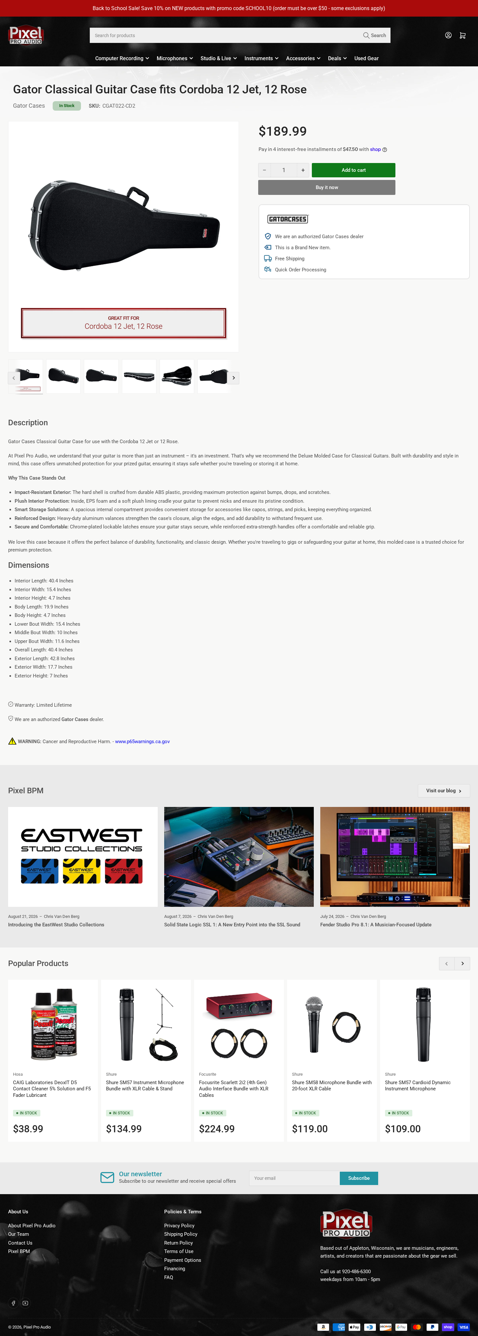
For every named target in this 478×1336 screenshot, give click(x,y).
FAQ (168, 1277)
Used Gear (366, 58)
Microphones (172, 58)
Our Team (18, 1234)
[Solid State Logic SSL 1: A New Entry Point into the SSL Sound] (239, 857)
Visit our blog (441, 791)
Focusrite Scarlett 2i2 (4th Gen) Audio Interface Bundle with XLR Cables (233, 1089)
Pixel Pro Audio (37, 1327)
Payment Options (182, 1260)
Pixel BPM (19, 1251)
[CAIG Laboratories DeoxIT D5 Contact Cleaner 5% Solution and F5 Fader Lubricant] (53, 1025)
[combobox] (240, 35)
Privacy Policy (179, 1226)
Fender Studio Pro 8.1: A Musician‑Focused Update (376, 925)
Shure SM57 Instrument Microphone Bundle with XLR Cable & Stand (145, 1086)
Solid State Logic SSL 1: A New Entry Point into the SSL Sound (232, 925)
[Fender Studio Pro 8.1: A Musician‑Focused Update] (395, 857)
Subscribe (359, 1178)
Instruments (259, 58)
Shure (111, 1074)
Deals (334, 58)
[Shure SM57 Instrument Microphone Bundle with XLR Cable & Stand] (146, 1025)
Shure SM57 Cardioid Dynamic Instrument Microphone (418, 1086)
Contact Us (20, 1243)
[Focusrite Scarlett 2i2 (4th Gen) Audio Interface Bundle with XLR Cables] (239, 1025)
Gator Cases (29, 105)
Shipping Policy (180, 1234)
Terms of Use (178, 1251)
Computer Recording (119, 58)
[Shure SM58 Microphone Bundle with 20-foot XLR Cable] (332, 1025)
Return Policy (178, 1243)
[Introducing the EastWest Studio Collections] (83, 857)
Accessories (300, 58)
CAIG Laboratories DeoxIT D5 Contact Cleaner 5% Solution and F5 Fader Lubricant (52, 1089)
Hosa (18, 1074)
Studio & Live (216, 58)
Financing (174, 1269)
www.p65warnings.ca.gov (142, 741)
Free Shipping (289, 259)
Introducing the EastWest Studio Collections (56, 925)
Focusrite (207, 1074)
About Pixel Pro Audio (32, 1226)
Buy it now (327, 187)
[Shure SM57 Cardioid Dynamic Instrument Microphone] (425, 1025)
